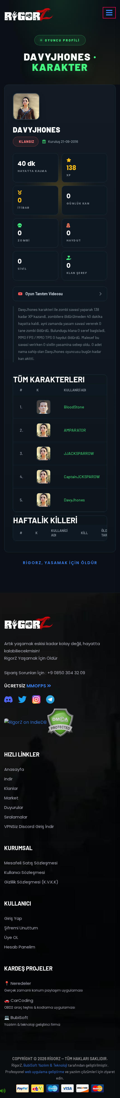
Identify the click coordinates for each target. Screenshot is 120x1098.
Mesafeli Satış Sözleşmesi (30, 863)
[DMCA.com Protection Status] (60, 722)
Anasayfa (14, 769)
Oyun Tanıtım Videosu (44, 293)
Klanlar (11, 788)
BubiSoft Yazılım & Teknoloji (45, 1065)
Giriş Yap (13, 918)
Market (11, 798)
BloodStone (74, 406)
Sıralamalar (15, 817)
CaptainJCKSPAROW (82, 476)
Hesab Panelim (19, 947)
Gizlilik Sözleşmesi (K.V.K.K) (31, 882)
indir (8, 779)
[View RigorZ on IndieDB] (25, 722)
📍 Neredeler (17, 983)
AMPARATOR (75, 430)
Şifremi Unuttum (21, 928)
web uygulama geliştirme (44, 1071)
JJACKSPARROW (79, 453)
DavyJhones (74, 499)
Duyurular (13, 807)
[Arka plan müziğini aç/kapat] (3, 1091)
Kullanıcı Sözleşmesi (24, 872)
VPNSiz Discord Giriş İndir (29, 826)
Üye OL (11, 937)
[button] (109, 12)
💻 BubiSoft (16, 1017)
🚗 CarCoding (18, 1000)
